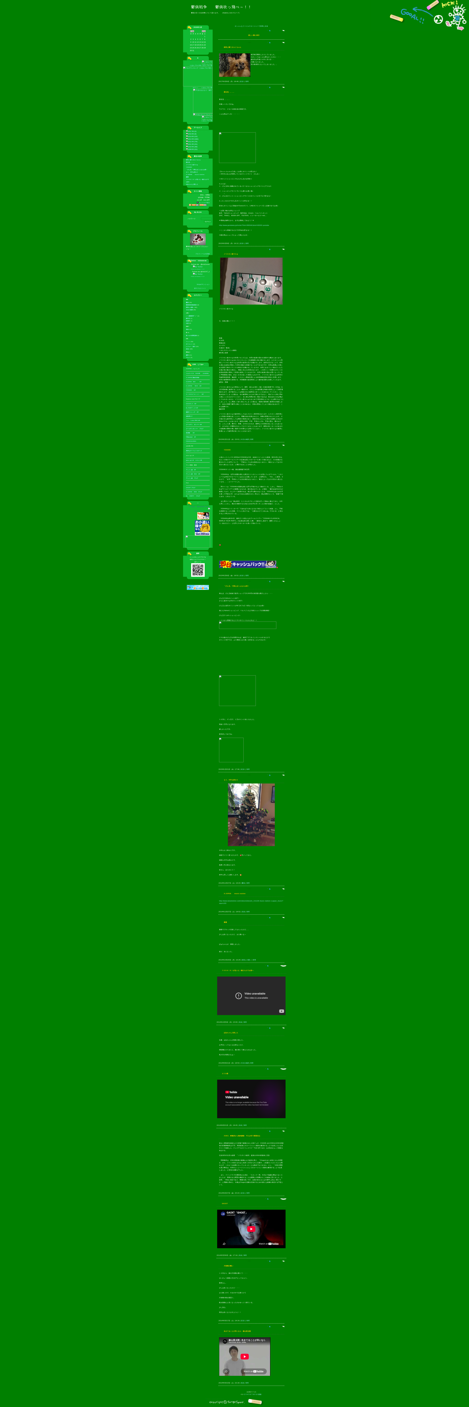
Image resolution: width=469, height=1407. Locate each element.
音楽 (243, 912)
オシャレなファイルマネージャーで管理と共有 (251, 26)
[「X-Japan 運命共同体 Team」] (209, 509)
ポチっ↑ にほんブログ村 (203, 87)
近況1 (242, 81)
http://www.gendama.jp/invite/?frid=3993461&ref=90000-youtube (244, 225)
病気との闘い (246, 960)
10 (257, 1394)
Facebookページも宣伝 (202, 511)
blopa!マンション (203, 284)
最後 (259, 1394)
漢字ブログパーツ (200, 288)
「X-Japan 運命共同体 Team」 (199, 506)
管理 (247, 81)
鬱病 (243, 883)
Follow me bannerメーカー (198, 269)
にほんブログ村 (195, 65)
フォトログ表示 (204, 203)
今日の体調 (244, 439)
